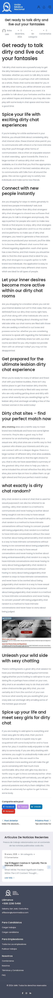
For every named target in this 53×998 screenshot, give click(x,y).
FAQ (4, 975)
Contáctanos (8, 961)
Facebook (9, 806)
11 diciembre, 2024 (20, 33)
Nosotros (6, 965)
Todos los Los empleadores (14, 944)
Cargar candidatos (10, 932)
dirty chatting (8, 426)
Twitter (24, 806)
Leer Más (8, 878)
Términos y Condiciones (13, 970)
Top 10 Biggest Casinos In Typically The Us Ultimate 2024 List (26, 864)
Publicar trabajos (9, 949)
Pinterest (9, 811)
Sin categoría (27, 854)
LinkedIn (37, 806)
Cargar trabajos (9, 927)
